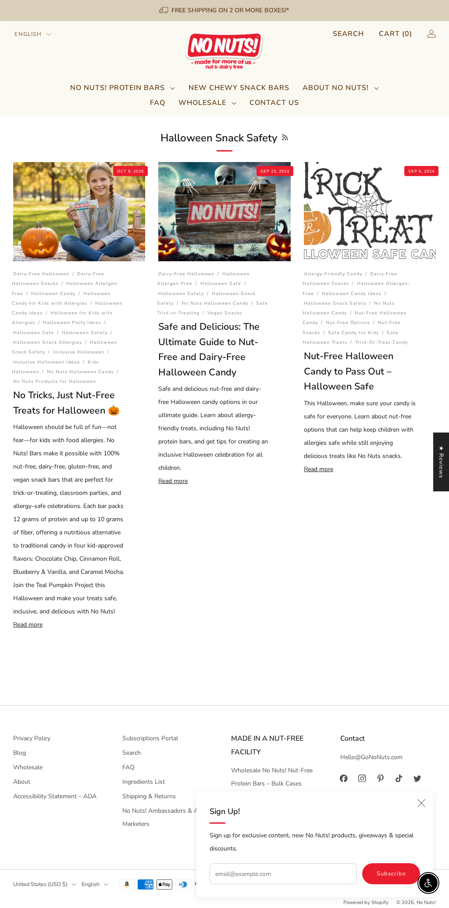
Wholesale (202, 103)
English (28, 34)
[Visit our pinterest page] (380, 778)
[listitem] (225, 10)
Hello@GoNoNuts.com (371, 757)
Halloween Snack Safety (335, 303)
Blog (19, 753)
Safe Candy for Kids (353, 332)
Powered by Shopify (365, 902)
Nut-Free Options (348, 322)
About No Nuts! (336, 88)
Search (348, 34)
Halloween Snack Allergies (47, 342)
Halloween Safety (84, 332)
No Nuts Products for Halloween (54, 381)
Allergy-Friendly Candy (333, 273)
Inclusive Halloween (78, 352)
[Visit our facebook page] (344, 778)
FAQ (157, 103)
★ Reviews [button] (441, 462)
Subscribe (391, 874)
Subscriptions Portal (150, 738)
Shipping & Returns (149, 796)
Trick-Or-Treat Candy (381, 342)
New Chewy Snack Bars (239, 88)
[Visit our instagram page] (362, 778)
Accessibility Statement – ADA (54, 796)
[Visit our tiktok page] (399, 778)
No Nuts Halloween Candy (80, 371)
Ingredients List (143, 782)
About (21, 782)
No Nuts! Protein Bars (117, 88)
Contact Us (274, 103)
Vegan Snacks (224, 313)
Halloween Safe (33, 332)
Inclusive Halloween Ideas (46, 362)
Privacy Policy (31, 738)
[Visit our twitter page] (417, 778)
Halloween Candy (53, 293)
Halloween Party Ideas (72, 322)
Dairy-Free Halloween (41, 273)
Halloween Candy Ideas (351, 293)
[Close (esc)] (421, 803)
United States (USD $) (40, 884)
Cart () (395, 34)
